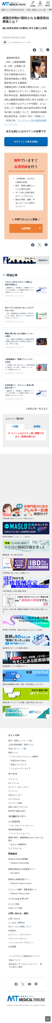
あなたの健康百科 (18, 844)
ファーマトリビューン (20, 833)
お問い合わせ (14, 919)
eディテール (13, 783)
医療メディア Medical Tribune (12, 10)
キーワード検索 (15, 803)
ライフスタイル (15, 848)
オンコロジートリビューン (22, 825)
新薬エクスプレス (18, 764)
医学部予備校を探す (17, 811)
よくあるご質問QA (16, 923)
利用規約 (12, 931)
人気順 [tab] (15, 426)
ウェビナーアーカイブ (20, 768)
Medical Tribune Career (21, 883)
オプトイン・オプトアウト (20, 934)
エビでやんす (14, 799)
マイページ (13, 779)
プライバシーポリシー (18, 938)
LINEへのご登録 (15, 908)
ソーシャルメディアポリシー (21, 942)
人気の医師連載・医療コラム (21, 744)
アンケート (13, 791)
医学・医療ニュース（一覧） (21, 740)
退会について (15, 960)
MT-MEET (15, 873)
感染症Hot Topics (18, 760)
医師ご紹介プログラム (18, 807)
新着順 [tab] (37, 426)
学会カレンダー (15, 795)
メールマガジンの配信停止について (24, 956)
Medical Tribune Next (20, 893)
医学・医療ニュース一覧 (36, 10)
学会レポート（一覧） (18, 748)
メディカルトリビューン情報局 (24, 756)
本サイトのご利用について (20, 927)
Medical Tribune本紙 (20, 863)
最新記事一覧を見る (38, 409)
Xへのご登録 (13, 904)
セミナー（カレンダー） (19, 787)
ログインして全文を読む (26, 141)
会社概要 (12, 946)
